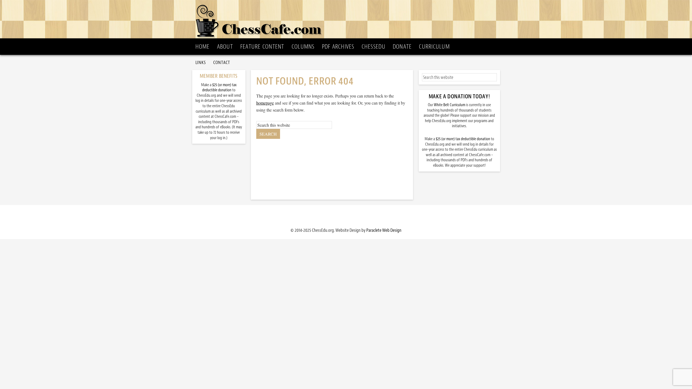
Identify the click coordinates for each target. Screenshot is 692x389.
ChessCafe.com (347, 19)
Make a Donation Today (458, 96)
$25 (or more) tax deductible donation (463, 139)
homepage (265, 103)
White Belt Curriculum (449, 105)
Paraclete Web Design (383, 230)
